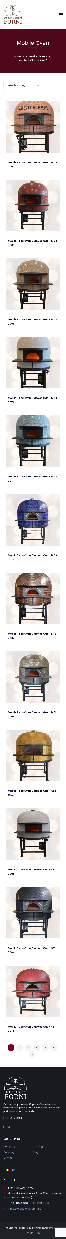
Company (9, 1146)
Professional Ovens (36, 56)
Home (17, 56)
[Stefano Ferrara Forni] (13, 14)
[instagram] (9, 1126)
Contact (8, 1158)
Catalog (38, 1146)
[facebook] (4, 1126)
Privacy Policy (33, 1232)
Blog (35, 1152)
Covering (8, 1152)
